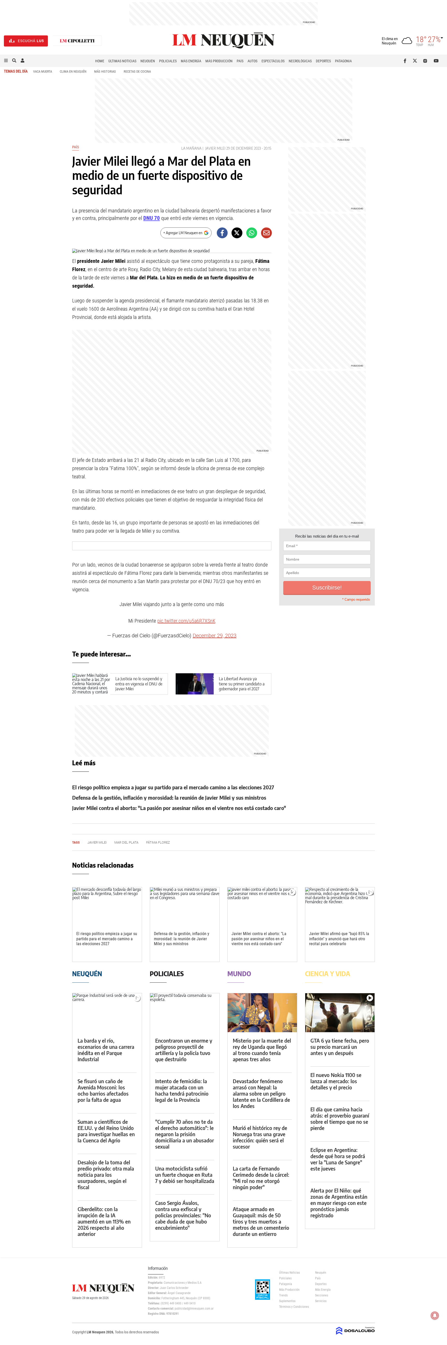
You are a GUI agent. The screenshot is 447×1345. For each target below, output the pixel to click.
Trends (283, 1295)
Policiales (168, 61)
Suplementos (287, 1301)
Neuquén (147, 61)
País (240, 61)
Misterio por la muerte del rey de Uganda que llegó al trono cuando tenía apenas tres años (262, 1049)
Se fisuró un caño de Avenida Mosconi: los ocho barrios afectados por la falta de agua (103, 1090)
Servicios (320, 1301)
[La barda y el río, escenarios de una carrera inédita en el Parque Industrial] (107, 1012)
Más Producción (219, 61)
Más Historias (105, 71)
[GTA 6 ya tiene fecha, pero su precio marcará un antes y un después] (340, 1012)
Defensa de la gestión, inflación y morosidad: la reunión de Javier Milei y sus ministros (169, 797)
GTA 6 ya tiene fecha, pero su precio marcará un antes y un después (339, 1046)
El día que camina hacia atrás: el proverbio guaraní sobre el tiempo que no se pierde (339, 1118)
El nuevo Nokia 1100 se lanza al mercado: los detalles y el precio (335, 1081)
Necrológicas (300, 61)
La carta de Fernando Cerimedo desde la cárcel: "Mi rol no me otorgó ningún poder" (261, 1177)
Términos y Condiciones (293, 1306)
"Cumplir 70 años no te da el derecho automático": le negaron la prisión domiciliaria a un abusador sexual (184, 1134)
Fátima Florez (158, 842)
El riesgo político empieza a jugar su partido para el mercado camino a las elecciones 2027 (173, 787)
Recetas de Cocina (137, 71)
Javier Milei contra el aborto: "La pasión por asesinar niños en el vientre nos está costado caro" (179, 808)
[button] (6, 60)
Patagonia (343, 61)
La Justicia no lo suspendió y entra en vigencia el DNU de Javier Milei (138, 683)
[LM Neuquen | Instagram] (426, 60)
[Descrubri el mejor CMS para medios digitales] (355, 1335)
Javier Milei (215, 148)
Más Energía (191, 61)
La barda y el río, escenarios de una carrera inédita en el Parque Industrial (106, 1049)
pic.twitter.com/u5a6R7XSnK (186, 621)
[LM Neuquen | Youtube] (436, 60)
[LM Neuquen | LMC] (77, 41)
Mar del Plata (126, 842)
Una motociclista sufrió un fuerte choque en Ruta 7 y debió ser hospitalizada (184, 1174)
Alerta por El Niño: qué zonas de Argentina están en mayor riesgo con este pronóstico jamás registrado (338, 1202)
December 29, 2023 (214, 635)
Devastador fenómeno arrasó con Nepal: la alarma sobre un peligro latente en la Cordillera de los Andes (261, 1093)
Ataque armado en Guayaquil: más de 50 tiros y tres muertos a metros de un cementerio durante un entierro (261, 1221)
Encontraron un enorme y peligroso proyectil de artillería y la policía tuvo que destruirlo (183, 1049)
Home (99, 61)
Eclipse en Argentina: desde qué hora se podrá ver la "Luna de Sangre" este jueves (337, 1159)
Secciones (321, 1295)
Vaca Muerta (42, 71)
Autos (252, 61)
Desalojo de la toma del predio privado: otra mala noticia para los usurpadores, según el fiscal (106, 1174)
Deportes (323, 61)
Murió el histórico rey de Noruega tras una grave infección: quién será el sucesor (260, 1137)
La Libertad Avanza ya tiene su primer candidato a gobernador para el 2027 (242, 683)
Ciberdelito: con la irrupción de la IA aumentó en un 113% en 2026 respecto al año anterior (104, 1221)
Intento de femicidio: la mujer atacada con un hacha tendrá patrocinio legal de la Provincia (181, 1090)
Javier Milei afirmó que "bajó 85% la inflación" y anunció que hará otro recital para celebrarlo (339, 938)
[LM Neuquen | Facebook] (406, 60)
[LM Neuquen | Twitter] (416, 60)
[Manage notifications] (435, 1315)
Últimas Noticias (122, 61)
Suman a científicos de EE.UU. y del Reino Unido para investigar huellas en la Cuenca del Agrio (106, 1130)
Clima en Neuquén (73, 71)
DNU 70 (151, 218)
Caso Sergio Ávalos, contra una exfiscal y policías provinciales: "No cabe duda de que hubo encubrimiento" (183, 1215)
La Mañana (191, 148)
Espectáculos (273, 61)
